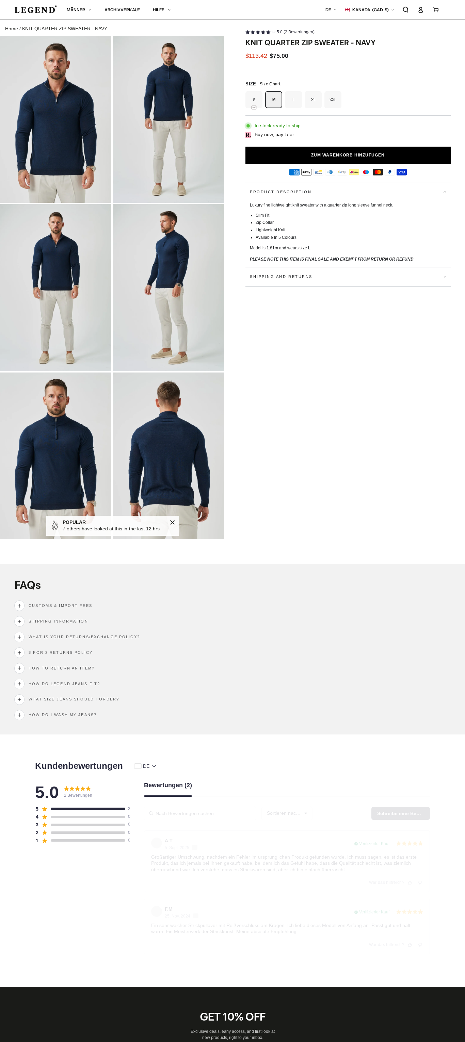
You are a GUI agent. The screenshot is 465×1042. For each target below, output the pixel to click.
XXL (335, 103)
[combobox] (286, 813)
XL (316, 103)
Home (11, 28)
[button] (405, 9)
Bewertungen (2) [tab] (168, 785)
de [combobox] (146, 766)
